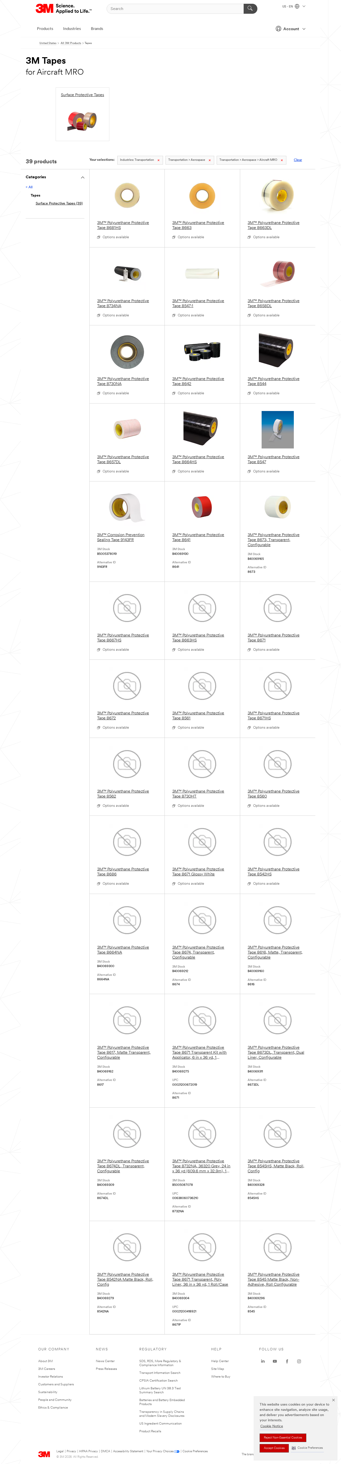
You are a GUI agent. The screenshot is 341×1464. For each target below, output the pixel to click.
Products (45, 29)
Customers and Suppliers (56, 1384)
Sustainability (47, 1392)
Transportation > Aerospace (186, 160)
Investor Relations (50, 1376)
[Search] (250, 9)
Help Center (220, 1361)
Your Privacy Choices (159, 1451)
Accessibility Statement (128, 1451)
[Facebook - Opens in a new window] (287, 1361)
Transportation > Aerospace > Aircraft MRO (248, 160)
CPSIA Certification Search (158, 1380)
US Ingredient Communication (160, 1423)
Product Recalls (150, 1431)
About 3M (45, 1361)
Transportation (137, 160)
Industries (72, 29)
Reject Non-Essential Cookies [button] (283, 1437)
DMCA (105, 1451)
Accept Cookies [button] (274, 1448)
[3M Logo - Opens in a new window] (64, 9)
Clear (298, 160)
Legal (60, 1451)
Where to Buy (220, 1376)
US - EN (288, 6)
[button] (307, 1448)
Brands (97, 29)
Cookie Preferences (195, 1451)
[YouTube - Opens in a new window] (275, 1361)
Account (291, 29)
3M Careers (46, 1369)
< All (29, 187)
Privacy (71, 1451)
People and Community (55, 1400)
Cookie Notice (271, 1426)
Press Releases (106, 1369)
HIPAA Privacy (88, 1451)
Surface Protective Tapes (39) (59, 204)
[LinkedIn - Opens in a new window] (263, 1361)
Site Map (217, 1369)
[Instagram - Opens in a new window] (299, 1361)
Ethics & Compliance (53, 1407)
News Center (105, 1361)
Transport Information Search (159, 1373)
